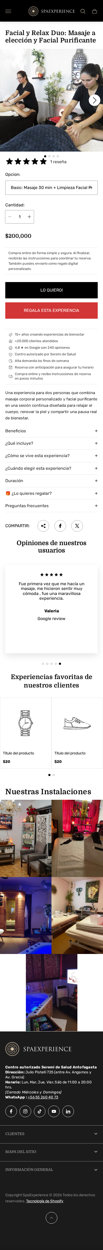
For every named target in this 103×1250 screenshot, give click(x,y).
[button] (45, 156)
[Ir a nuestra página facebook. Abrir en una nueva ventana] (11, 1111)
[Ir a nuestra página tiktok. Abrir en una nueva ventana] (39, 1111)
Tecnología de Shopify (44, 1201)
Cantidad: (15, 205)
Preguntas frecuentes (27, 505)
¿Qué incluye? (19, 443)
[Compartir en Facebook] (60, 526)
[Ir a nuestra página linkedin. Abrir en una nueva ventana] (68, 1111)
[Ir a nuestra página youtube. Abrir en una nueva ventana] (54, 1111)
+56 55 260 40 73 (43, 1097)
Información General (29, 1169)
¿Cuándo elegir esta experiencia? (38, 468)
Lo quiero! (51, 290)
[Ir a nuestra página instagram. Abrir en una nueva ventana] (25, 1111)
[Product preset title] (25, 723)
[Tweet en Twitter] (77, 526)
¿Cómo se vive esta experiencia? (37, 455)
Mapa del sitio (20, 1152)
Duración (14, 480)
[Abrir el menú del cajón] (8, 11)
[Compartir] (43, 526)
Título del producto (18, 753)
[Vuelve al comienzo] (51, 1218)
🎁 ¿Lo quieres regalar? (28, 493)
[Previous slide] (8, 100)
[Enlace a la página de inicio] (38, 1049)
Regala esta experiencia (51, 310)
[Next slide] (94, 100)
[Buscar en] (83, 11)
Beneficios (15, 430)
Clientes (15, 1134)
